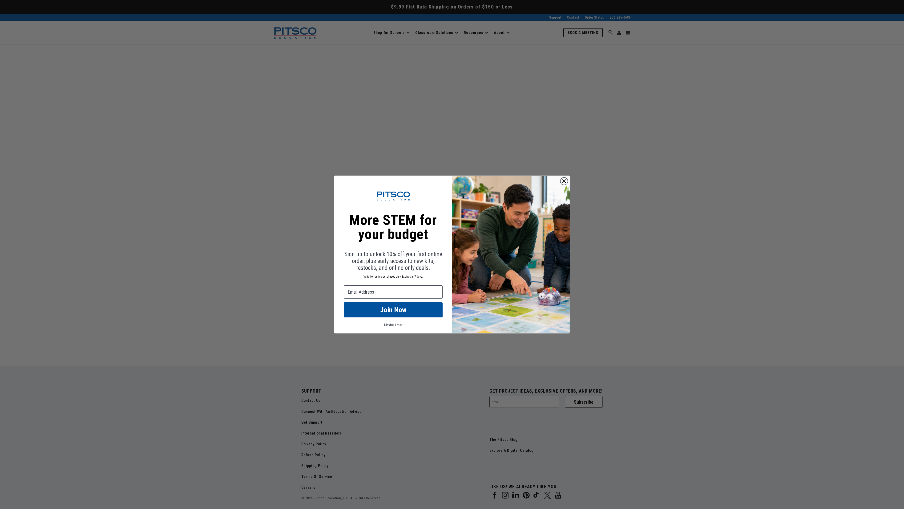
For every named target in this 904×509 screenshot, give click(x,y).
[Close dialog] (564, 181)
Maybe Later (393, 325)
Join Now (393, 310)
